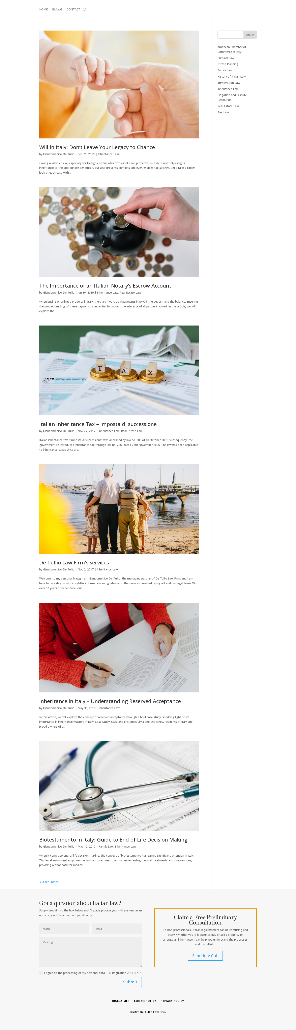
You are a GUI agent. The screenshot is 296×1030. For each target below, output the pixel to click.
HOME (43, 9)
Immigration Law (228, 83)
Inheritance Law (108, 154)
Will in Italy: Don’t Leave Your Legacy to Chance (97, 147)
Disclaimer (120, 1001)
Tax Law (223, 112)
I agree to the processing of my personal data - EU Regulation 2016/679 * (93, 973)
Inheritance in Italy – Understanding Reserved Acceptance (110, 701)
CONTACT (73, 9)
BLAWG (57, 9)
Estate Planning (227, 64)
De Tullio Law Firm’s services (74, 562)
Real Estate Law (130, 292)
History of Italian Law (231, 76)
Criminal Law (225, 58)
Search (250, 35)
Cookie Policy (145, 1001)
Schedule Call (205, 955)
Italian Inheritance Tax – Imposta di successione (98, 424)
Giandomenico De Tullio (59, 154)
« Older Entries (49, 882)
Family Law (106, 846)
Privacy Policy (172, 1001)
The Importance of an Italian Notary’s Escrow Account (105, 285)
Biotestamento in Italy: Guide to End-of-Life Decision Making (113, 839)
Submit (130, 982)
